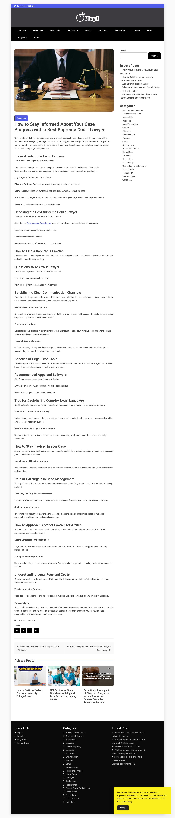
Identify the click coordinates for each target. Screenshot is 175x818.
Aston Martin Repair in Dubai (135, 84)
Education (21, 118)
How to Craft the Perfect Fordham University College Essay (29, 693)
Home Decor (128, 152)
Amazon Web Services (132, 110)
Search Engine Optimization (134, 166)
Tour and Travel (129, 176)
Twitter (23, 630)
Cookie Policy (126, 801)
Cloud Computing (130, 124)
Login (149, 30)
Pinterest (29, 630)
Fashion (88, 30)
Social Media (128, 169)
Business (103, 30)
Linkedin (36, 630)
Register (37, 37)
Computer (136, 30)
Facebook (17, 630)
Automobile (119, 30)
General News (128, 145)
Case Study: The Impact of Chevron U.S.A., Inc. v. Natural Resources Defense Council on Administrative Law (97, 696)
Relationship (55, 30)
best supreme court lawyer (27, 620)
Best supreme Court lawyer (39, 223)
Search (123, 51)
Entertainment (128, 134)
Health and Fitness (130, 148)
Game (125, 141)
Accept (123, 807)
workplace (127, 180)
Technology (73, 30)
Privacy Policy (23, 743)
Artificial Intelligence (131, 114)
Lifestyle (22, 30)
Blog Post (22, 37)
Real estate (38, 30)
